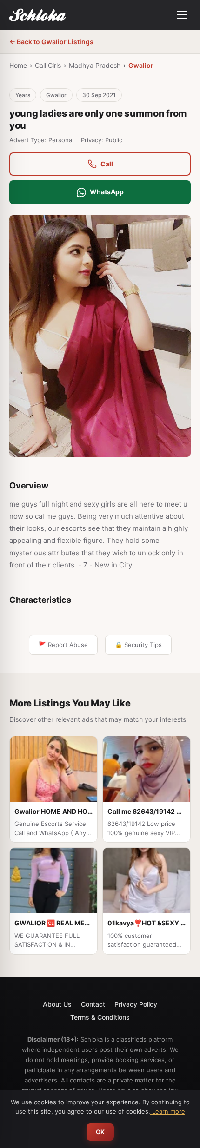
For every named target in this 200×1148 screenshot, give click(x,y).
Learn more (167, 1111)
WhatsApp (107, 192)
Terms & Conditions (100, 1017)
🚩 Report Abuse (63, 644)
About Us (57, 1004)
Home (18, 65)
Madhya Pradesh (94, 65)
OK (100, 1131)
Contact (93, 1004)
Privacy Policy (135, 1004)
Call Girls (48, 65)
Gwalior (140, 65)
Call (106, 164)
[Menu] (182, 14)
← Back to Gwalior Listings (51, 42)
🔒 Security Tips (138, 644)
